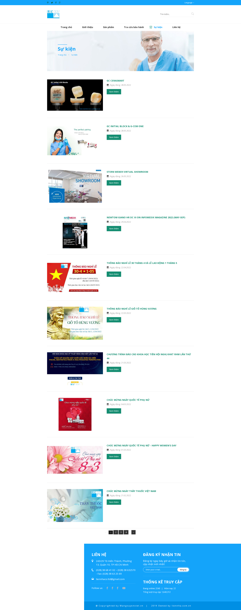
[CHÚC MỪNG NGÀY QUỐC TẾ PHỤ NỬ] (75, 429)
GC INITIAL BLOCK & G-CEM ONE (125, 126)
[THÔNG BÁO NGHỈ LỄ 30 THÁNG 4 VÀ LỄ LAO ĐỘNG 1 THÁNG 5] (75, 292)
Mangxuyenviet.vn (131, 605)
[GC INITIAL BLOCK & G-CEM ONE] (75, 155)
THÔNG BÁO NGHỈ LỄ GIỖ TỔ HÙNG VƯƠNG (132, 308)
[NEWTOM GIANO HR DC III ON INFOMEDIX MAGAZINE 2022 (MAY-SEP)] (75, 246)
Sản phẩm (108, 27)
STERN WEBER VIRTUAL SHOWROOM (127, 171)
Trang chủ (66, 27)
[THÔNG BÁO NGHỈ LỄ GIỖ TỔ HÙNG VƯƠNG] (75, 337)
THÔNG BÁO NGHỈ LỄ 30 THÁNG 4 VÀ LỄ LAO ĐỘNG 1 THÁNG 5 (142, 262)
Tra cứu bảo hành (134, 27)
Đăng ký (183, 569)
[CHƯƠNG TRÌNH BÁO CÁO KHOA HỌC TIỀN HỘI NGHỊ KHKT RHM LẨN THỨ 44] (75, 383)
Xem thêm (114, 91)
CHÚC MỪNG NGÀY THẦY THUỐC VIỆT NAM (131, 491)
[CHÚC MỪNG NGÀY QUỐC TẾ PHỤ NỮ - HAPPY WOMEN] (75, 474)
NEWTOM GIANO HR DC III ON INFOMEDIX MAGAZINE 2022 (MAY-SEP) (146, 217)
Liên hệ (176, 27)
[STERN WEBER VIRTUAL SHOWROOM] (75, 201)
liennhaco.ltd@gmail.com (110, 579)
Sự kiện (158, 27)
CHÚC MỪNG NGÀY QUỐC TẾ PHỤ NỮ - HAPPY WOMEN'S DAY (141, 445)
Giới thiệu (87, 27)
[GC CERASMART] (75, 109)
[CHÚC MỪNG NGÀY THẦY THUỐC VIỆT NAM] (75, 520)
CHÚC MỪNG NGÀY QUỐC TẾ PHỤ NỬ (128, 399)
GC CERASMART (115, 80)
